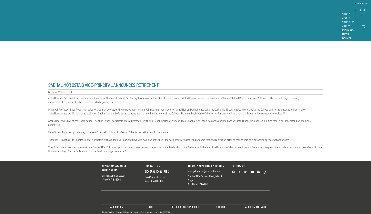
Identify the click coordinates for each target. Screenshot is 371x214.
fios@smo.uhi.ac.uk (155, 177)
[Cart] (364, 26)
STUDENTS (348, 22)
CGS (124, 212)
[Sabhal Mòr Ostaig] (184, 24)
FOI (151, 207)
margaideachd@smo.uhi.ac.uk (204, 171)
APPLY (346, 26)
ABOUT (346, 18)
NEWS (345, 34)
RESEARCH (348, 30)
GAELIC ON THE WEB (255, 207)
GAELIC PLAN (116, 207)
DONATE (346, 38)
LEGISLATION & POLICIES (185, 207)
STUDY (346, 14)
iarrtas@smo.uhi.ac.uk (113, 175)
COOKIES (220, 207)
